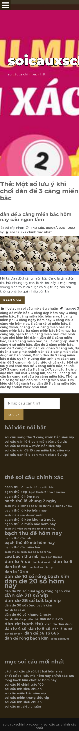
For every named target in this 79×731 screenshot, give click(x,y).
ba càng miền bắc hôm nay (48, 331)
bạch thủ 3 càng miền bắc (37, 334)
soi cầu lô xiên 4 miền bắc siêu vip (32, 446)
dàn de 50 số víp (14, 610)
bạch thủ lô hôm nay (21, 497)
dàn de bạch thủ (23, 624)
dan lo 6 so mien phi (42, 567)
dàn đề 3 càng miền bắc (20, 348)
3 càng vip (61, 320)
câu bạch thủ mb (51, 557)
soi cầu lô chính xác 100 (24, 684)
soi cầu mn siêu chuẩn (23, 702)
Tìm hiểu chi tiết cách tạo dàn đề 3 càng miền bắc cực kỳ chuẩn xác (38, 383)
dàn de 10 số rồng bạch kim (36, 576)
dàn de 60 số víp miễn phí (21, 619)
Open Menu (5, 5)
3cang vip (28, 327)
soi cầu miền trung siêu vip (26, 698)
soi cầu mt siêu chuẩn (22, 706)
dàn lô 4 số (15, 628)
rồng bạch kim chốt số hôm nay (30, 680)
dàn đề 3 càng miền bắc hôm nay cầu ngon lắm (36, 217)
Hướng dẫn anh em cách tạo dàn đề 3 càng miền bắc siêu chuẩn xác (37, 360)
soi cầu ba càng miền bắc (43, 376)
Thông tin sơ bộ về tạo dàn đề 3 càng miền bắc (38, 378)
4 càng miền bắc (51, 327)
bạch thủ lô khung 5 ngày (55, 506)
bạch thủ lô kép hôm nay (25, 510)
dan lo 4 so (17, 561)
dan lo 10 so (16, 572)
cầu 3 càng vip (55, 341)
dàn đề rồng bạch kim (26, 638)
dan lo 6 (62, 561)
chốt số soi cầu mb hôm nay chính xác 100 (39, 676)
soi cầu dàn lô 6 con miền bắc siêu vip (35, 442)
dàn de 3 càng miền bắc (53, 345)
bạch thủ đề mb (17, 538)
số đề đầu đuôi (59, 638)
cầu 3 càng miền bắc (25, 341)
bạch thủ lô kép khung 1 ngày (23, 515)
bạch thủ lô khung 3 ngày (20, 506)
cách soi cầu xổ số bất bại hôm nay (33, 671)
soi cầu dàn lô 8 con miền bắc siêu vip (35, 455)
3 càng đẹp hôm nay (48, 313)
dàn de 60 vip (51, 619)
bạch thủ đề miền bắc (22, 547)
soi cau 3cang (58, 373)
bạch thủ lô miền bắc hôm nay (30, 524)
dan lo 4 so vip (41, 562)
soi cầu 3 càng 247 (35, 369)
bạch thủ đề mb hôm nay (29, 542)
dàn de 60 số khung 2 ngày (27, 615)
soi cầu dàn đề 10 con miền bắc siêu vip (37, 450)
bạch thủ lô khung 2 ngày (30, 501)
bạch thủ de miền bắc (39, 487)
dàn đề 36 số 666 (41, 633)
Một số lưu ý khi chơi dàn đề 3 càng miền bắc (39, 364)
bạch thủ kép (15, 492)
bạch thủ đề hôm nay (33, 533)
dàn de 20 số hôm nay (34, 583)
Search (14, 414)
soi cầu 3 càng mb (30, 373)
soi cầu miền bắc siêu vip (25, 693)
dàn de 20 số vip (26, 595)
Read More (12, 300)
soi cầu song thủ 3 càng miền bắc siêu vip (39, 437)
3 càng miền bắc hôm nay (38, 316)
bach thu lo (13, 487)
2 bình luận (38, 387)
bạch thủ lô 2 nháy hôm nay (47, 492)
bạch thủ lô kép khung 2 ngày (30, 520)
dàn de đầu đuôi (58, 624)
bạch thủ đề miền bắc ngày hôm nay (27, 552)
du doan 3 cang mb (57, 348)
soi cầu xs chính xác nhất (31, 232)
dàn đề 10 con (13, 633)
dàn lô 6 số (39, 628)
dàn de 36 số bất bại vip (32, 600)
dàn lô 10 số (62, 629)
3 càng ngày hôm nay (33, 320)
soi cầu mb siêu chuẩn (39, 308)
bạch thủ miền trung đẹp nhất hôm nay (29, 528)
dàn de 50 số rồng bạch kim (28, 605)
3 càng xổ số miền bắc (49, 324)
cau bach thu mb (21, 556)
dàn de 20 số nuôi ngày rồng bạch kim (37, 591)
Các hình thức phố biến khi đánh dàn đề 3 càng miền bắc (37, 337)
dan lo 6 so (15, 567)
